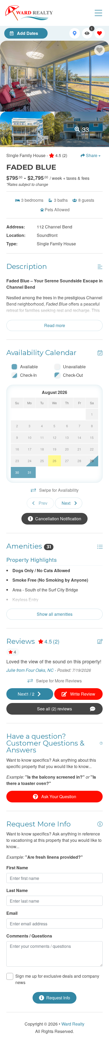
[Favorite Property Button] (99, 50)
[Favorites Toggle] (99, 33)
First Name (17, 868)
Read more (54, 325)
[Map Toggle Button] (74, 33)
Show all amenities (54, 614)
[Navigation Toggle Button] (98, 13)
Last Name (17, 890)
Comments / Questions (29, 936)
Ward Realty (72, 1024)
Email (11, 913)
